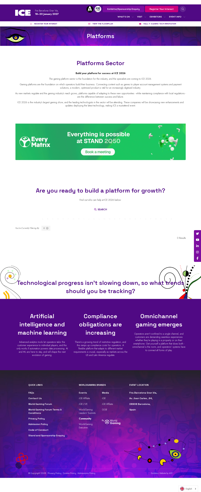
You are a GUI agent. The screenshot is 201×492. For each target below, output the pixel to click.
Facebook (197, 258)
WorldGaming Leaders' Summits (87, 411)
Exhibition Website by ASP (162, 473)
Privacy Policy (36, 418)
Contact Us (35, 398)
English (189, 488)
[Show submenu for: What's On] (132, 16)
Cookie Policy (69, 473)
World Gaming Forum (40, 404)
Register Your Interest (161, 9)
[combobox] (188, 489)
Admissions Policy (86, 473)
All (30, 219)
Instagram (197, 252)
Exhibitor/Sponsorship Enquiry (123, 9)
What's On (124, 16)
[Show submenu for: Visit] (145, 16)
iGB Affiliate (84, 398)
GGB (104, 409)
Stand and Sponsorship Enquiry (46, 435)
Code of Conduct (38, 429)
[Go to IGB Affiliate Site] (90, 9)
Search (183, 9)
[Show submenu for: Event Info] (184, 16)
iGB (104, 398)
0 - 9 (37, 219)
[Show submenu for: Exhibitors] (164, 16)
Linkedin (197, 246)
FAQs (31, 392)
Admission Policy (38, 424)
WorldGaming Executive (86, 425)
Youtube (197, 239)
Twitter (197, 233)
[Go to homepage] (23, 12)
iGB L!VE (83, 404)
